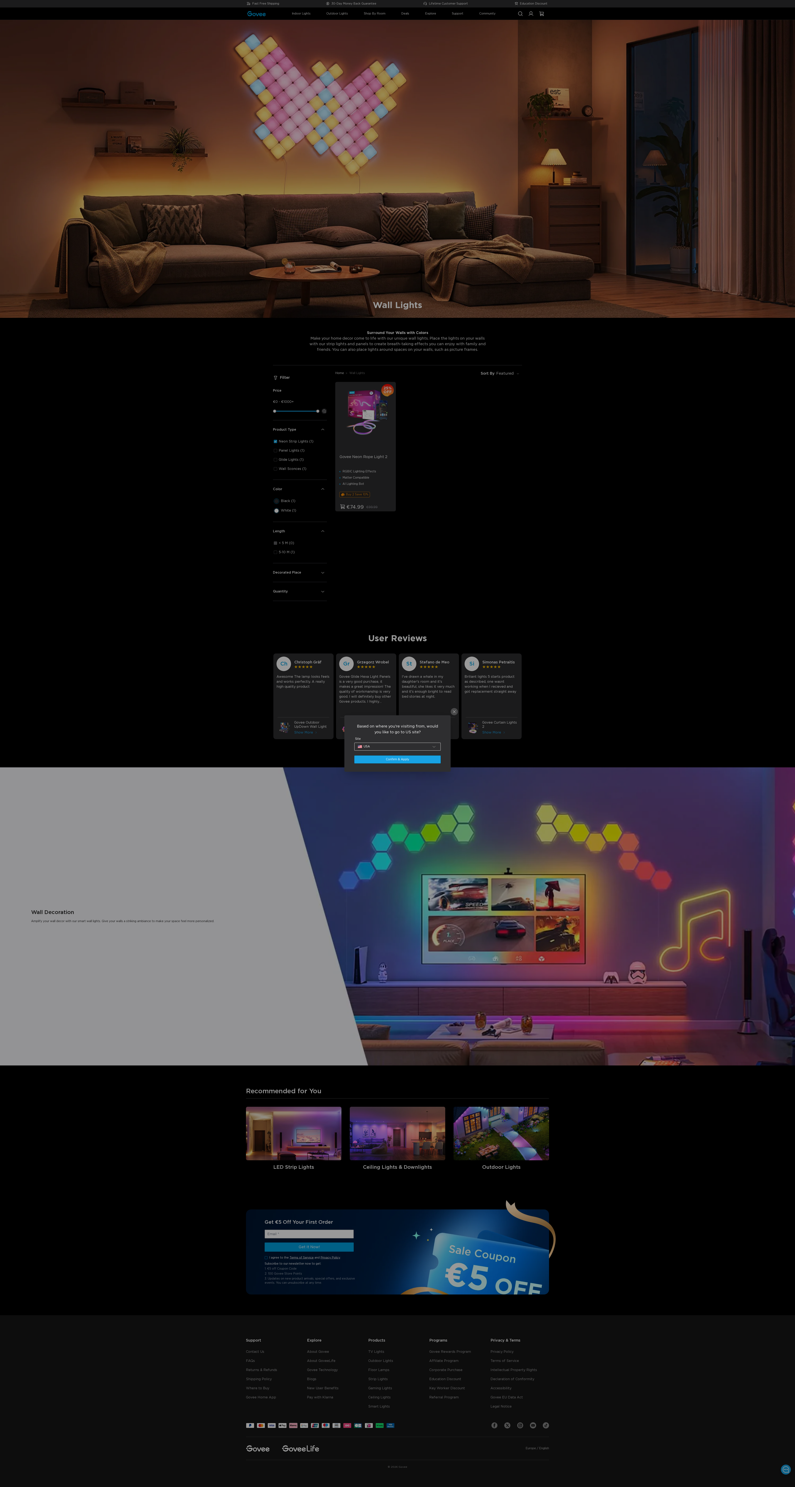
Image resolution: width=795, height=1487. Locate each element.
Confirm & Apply (397, 759)
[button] (397, 747)
